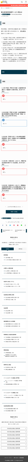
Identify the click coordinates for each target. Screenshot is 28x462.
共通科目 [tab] (7, 249)
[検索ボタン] (22, 2)
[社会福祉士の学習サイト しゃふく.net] (4, 2)
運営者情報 (21, 457)
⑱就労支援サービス (6, 14)
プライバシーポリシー (8, 457)
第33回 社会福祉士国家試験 (17, 14)
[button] (2, 225)
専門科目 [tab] (20, 249)
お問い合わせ (16, 457)
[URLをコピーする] (25, 225)
